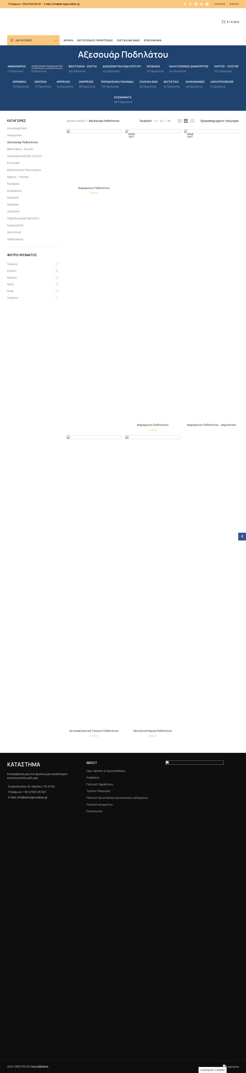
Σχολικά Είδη (15, 225)
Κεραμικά (13, 183)
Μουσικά (13, 197)
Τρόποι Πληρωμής (98, 791)
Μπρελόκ (13, 204)
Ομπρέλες (13, 211)
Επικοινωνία (94, 811)
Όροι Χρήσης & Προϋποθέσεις (106, 771)
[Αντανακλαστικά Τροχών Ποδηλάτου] (94, 581)
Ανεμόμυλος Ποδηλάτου (94, 188)
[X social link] (190, 4)
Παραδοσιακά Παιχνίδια (23, 218)
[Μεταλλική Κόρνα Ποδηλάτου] (152, 581)
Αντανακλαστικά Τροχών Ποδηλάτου (93, 731)
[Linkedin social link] (201, 4)
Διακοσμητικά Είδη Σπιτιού (24, 156)
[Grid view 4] (192, 121)
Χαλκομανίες (15, 239)
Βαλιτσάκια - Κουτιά (20, 149)
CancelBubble (39, 1066)
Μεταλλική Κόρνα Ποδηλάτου (152, 731)
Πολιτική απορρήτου (99, 804)
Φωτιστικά (14, 232)
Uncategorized (17, 128)
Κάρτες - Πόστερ (18, 177)
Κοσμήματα (14, 190)
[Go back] (73, 54)
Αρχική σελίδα (76, 121)
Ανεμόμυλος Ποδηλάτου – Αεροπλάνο (211, 425)
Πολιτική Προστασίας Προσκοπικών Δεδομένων (117, 798)
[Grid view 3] (186, 121)
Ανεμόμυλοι (14, 135)
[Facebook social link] (185, 4)
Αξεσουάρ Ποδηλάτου (22, 142)
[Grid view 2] (179, 121)
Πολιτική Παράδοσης (99, 784)
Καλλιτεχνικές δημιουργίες (24, 170)
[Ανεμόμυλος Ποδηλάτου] (94, 156)
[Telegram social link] (207, 4)
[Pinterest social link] (196, 4)
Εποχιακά (13, 163)
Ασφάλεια (92, 777)
